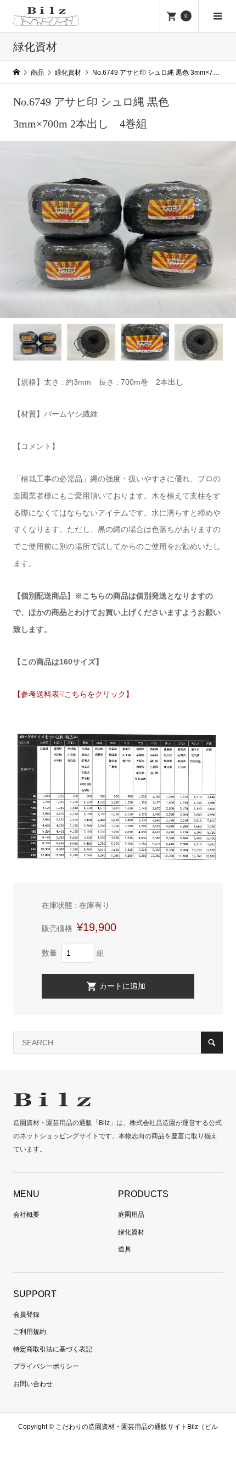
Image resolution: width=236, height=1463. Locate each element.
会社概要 (26, 1214)
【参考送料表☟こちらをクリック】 (73, 694)
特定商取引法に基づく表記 (52, 1349)
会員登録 (26, 1314)
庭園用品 (131, 1214)
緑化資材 (131, 1232)
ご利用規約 (29, 1331)
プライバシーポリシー (46, 1366)
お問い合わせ (33, 1384)
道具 (124, 1249)
